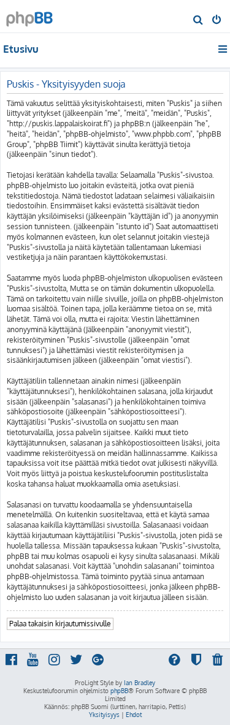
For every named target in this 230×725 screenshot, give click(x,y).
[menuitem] (198, 20)
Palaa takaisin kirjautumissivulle (60, 623)
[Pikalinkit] (223, 49)
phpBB (119, 690)
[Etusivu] (29, 15)
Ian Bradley (139, 682)
